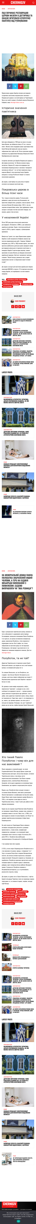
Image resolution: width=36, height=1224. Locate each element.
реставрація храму (27, 284)
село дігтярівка (7, 287)
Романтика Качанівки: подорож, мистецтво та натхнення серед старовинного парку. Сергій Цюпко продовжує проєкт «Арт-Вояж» (23, 353)
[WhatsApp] (26, 86)
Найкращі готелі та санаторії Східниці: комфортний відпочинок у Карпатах (17, 497)
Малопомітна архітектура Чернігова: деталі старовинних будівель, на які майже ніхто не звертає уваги (22, 333)
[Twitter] (15, 86)
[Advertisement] (18, 38)
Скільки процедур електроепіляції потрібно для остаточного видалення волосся (17, 465)
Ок (18, 1221)
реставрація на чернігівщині (11, 284)
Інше (5, 462)
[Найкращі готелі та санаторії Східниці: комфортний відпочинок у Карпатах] (18, 482)
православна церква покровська (12, 282)
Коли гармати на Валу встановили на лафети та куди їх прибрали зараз (23, 320)
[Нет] (34, 1217)
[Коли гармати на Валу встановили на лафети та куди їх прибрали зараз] (7, 320)
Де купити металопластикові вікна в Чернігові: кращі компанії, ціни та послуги (23, 363)
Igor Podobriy (20, 301)
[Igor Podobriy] (12, 301)
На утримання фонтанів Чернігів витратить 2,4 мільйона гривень (22, 512)
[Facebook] (9, 86)
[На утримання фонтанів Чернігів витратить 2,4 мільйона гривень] (7, 511)
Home (3, 9)
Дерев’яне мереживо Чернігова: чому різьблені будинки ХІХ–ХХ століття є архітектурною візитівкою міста (22, 343)
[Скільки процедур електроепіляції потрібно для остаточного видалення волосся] (18, 450)
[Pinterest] (21, 86)
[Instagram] (16, 306)
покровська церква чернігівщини (16, 279)
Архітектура (11, 9)
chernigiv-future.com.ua (17, 102)
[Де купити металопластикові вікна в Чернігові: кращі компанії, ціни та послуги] (7, 363)
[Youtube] (23, 306)
